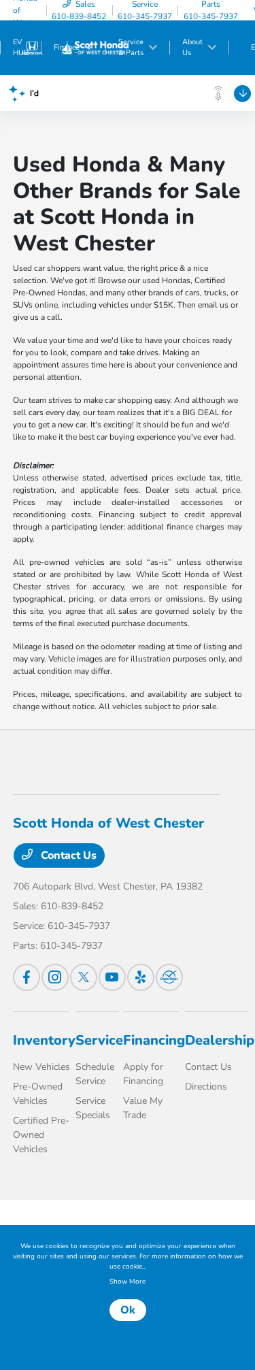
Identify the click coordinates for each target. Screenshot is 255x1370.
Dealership (219, 1040)
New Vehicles (41, 1066)
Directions (206, 1086)
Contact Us (67, 855)
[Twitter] (83, 977)
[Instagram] (55, 977)
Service (99, 1040)
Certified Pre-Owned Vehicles (41, 1135)
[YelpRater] (140, 977)
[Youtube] (112, 977)
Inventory (44, 1040)
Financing (154, 1040)
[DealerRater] (169, 977)
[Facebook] (26, 977)
